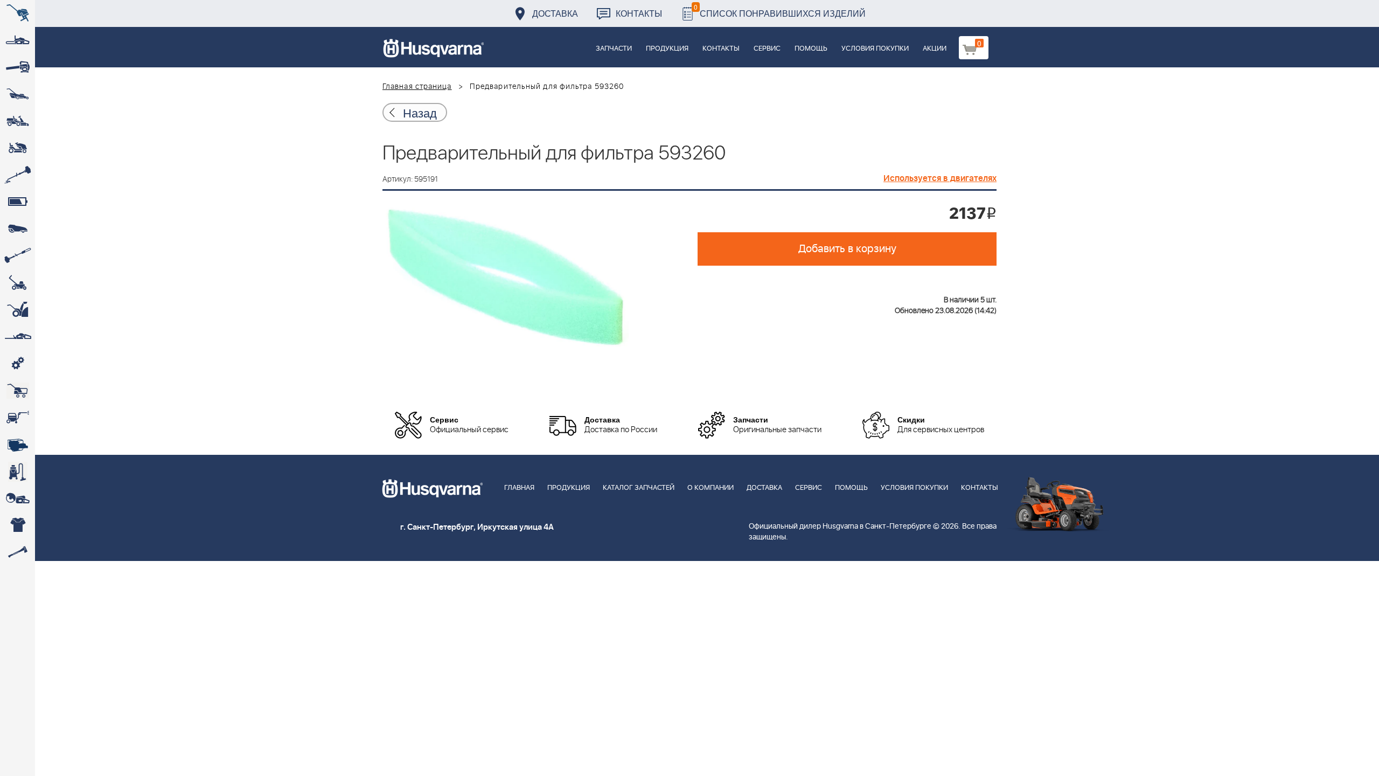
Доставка (555, 13)
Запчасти (614, 49)
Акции (934, 49)
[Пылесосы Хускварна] (17, 471)
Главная (519, 488)
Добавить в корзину (847, 249)
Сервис (767, 49)
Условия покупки (875, 49)
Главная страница (417, 86)
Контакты (639, 13)
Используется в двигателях (940, 178)
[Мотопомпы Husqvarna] (17, 444)
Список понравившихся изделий (780, 10)
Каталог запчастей (638, 488)
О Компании (710, 488)
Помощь (811, 49)
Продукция (667, 49)
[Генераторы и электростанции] (17, 390)
